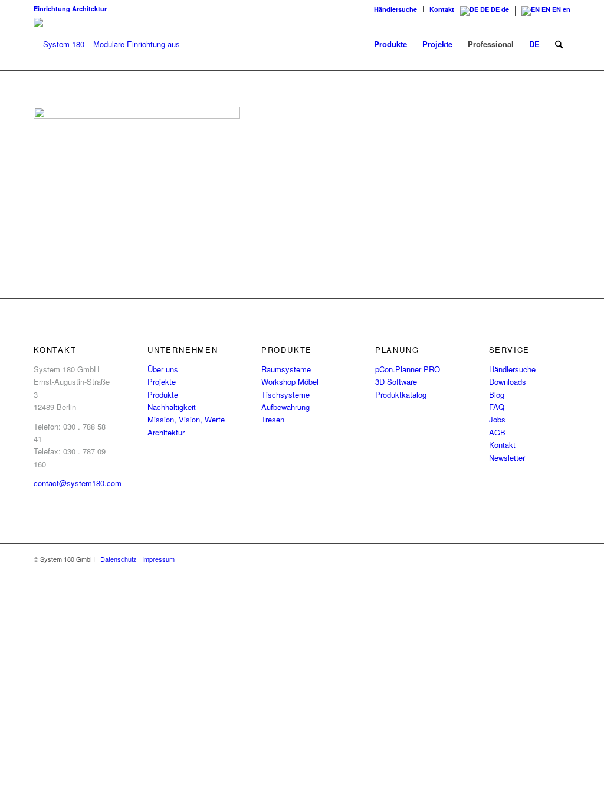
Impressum (158, 558)
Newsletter (507, 457)
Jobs (497, 419)
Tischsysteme (285, 394)
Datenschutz (118, 558)
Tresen (272, 419)
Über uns (162, 369)
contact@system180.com (78, 483)
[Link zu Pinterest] (544, 559)
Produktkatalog (400, 394)
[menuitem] (396, 9)
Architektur (89, 8)
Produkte (162, 394)
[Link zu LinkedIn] (508, 559)
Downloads (507, 381)
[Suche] (558, 44)
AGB (497, 432)
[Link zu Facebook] (473, 559)
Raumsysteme (286, 369)
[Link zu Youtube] (561, 559)
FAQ (496, 406)
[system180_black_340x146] (113, 44)
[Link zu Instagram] (491, 559)
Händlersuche (395, 9)
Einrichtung (52, 8)
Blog (496, 394)
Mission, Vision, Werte (186, 419)
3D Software (396, 381)
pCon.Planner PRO (407, 369)
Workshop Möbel (290, 381)
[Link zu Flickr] (526, 559)
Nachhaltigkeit (171, 406)
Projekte (161, 381)
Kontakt (441, 9)
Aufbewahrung (285, 406)
